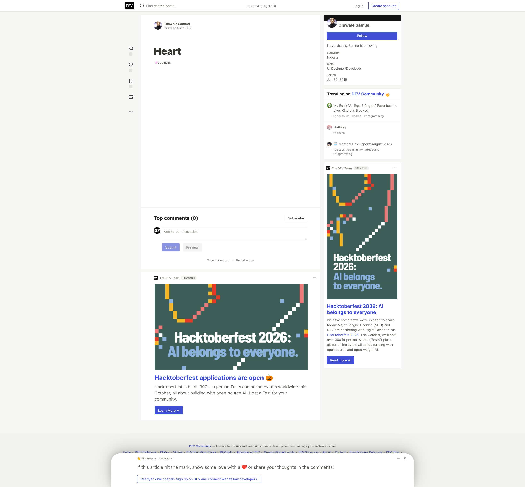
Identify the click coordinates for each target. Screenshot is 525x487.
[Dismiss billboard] (405, 458)
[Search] (142, 6)
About (327, 452)
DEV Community (368, 94)
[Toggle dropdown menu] (314, 278)
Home (127, 452)
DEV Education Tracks (201, 452)
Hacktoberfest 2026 (342, 335)
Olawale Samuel (177, 24)
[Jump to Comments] (130, 66)
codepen (163, 62)
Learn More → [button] (168, 410)
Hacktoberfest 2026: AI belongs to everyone (355, 309)
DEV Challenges (145, 452)
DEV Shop (392, 452)
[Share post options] (131, 112)
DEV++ (164, 452)
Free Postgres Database (366, 452)
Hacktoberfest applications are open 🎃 (214, 377)
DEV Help (226, 452)
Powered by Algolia (260, 6)
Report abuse (245, 260)
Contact (340, 452)
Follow (362, 36)
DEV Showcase (309, 452)
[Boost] (130, 97)
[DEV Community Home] (129, 6)
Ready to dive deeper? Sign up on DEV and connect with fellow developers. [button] (199, 479)
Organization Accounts (279, 452)
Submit (170, 247)
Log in (358, 6)
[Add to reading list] (130, 82)
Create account (384, 6)
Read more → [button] (340, 360)
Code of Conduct (218, 260)
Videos (177, 452)
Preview (192, 247)
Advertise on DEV (248, 452)
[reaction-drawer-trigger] (131, 50)
